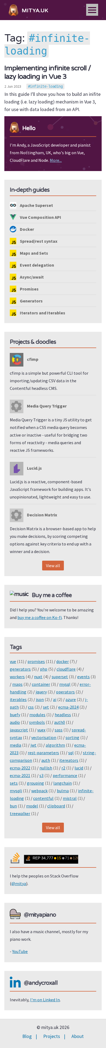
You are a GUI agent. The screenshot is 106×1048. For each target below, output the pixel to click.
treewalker (20, 813)
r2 (63, 768)
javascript (19, 730)
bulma (63, 790)
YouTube (20, 951)
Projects (51, 1036)
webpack (39, 790)
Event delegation (36, 265)
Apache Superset (36, 205)
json (40, 699)
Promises (29, 289)
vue (13, 661)
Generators (31, 301)
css (31, 707)
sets (14, 783)
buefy (15, 714)
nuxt (38, 676)
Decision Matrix (41, 514)
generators (20, 669)
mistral (70, 798)
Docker (26, 229)
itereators (68, 760)
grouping (35, 783)
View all (53, 565)
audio (15, 722)
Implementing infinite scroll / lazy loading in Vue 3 (47, 72)
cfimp (32, 359)
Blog (27, 1036)
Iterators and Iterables (42, 312)
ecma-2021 (20, 775)
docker (62, 661)
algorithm (55, 745)
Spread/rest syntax (38, 241)
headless (63, 714)
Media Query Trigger (46, 406)
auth (45, 760)
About (77, 1036)
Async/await (31, 277)
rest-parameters (43, 752)
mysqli (16, 790)
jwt (33, 745)
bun (13, 806)
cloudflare (66, 669)
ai (54, 699)
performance (65, 775)
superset (60, 676)
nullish (45, 768)
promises (36, 661)
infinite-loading (46, 86)
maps (17, 684)
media (15, 745)
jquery (41, 692)
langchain (62, 783)
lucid (78, 768)
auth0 (59, 722)
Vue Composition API (40, 217)
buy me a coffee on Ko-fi (39, 617)
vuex (41, 730)
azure (71, 699)
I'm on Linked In (45, 999)
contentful (43, 798)
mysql (64, 684)
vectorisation (43, 737)
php (43, 669)
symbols (37, 722)
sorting (72, 737)
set (46, 707)
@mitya (18, 883)
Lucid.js (34, 468)
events (83, 676)
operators (65, 692)
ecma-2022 (20, 768)
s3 (41, 775)
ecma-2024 (68, 707)
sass (59, 730)
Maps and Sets (33, 253)
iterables (18, 699)
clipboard (56, 806)
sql (71, 752)
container (41, 684)
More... (56, 160)
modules (37, 714)
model (32, 806)
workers (17, 676)
